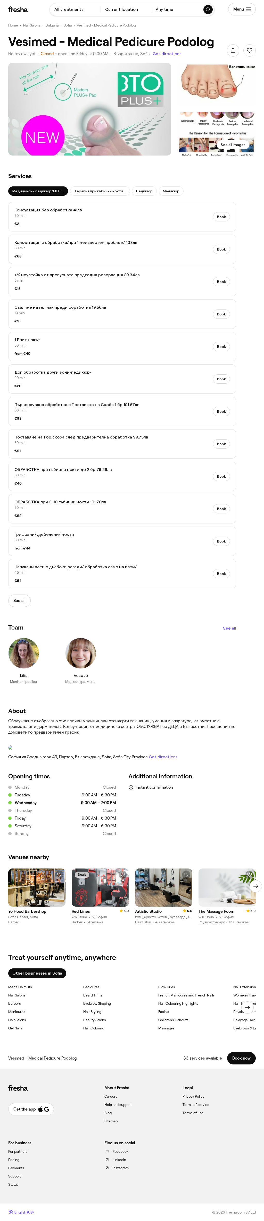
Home (13, 25)
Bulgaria (52, 25)
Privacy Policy (193, 1096)
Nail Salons (31, 25)
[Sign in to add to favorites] (249, 50)
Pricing (13, 1160)
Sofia (68, 25)
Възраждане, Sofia (131, 53)
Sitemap (111, 1121)
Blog (108, 1113)
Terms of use (193, 1113)
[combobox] (75, 9)
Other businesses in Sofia (37, 973)
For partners (18, 1151)
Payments (16, 1168)
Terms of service (196, 1105)
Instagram (121, 1168)
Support (14, 1176)
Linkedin (119, 1160)
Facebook (120, 1151)
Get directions (167, 53)
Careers (110, 1096)
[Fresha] (18, 9)
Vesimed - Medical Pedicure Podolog (106, 25)
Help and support (118, 1105)
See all (229, 628)
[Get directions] (122, 747)
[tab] (38, 191)
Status (13, 1184)
